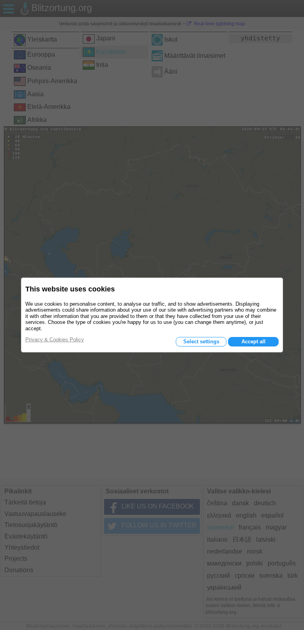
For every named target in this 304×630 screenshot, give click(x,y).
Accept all (253, 342)
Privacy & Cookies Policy (54, 340)
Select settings (201, 342)
